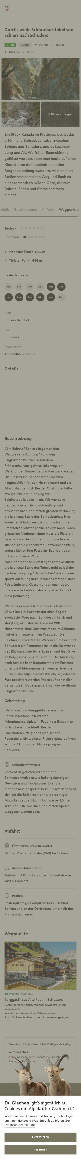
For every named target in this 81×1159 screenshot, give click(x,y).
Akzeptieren (40, 1137)
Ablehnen (40, 1149)
